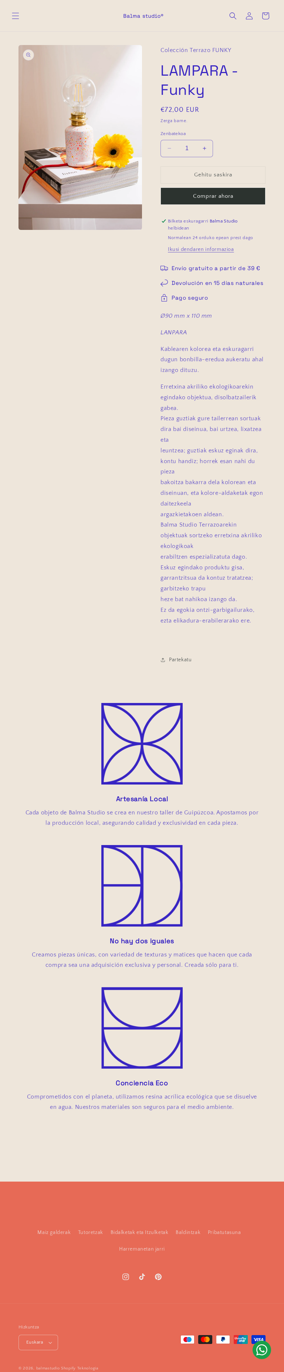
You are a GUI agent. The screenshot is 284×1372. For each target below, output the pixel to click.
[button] (15, 16)
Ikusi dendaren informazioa (201, 249)
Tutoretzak (90, 1232)
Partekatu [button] (180, 660)
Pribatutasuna (224, 1232)
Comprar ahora (213, 196)
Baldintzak (188, 1232)
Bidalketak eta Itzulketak (140, 1232)
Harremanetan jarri (142, 1249)
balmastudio (48, 1368)
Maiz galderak (54, 1232)
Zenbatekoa (173, 133)
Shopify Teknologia (79, 1368)
